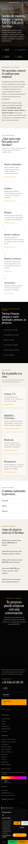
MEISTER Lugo (5, 8)
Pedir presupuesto (6, 764)
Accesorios (4, 731)
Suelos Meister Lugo (14, 2)
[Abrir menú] (25, 2)
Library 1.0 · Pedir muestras (8, 739)
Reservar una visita (8, 799)
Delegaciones (4, 762)
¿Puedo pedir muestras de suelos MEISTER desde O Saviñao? (12, 561)
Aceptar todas (17, 823)
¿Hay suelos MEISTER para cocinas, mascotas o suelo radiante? (11, 570)
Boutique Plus (4, 754)
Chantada (14, 500)
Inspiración (4, 757)
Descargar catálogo (6, 746)
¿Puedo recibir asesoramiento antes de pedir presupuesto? (11, 580)
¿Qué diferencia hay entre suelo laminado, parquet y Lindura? (12, 552)
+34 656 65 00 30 (12, 682)
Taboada (14, 511)
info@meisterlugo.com (7, 792)
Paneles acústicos (5, 728)
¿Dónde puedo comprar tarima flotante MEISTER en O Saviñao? (11, 542)
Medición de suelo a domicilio (8, 741)
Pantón (14, 506)
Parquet (3, 721)
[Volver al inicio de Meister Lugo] (3, 2)
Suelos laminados (5, 718)
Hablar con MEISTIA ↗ (7, 752)
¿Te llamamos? (5, 744)
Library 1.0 (4, 759)
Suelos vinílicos (5, 726)
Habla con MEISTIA (6, 749)
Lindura (3, 723)
